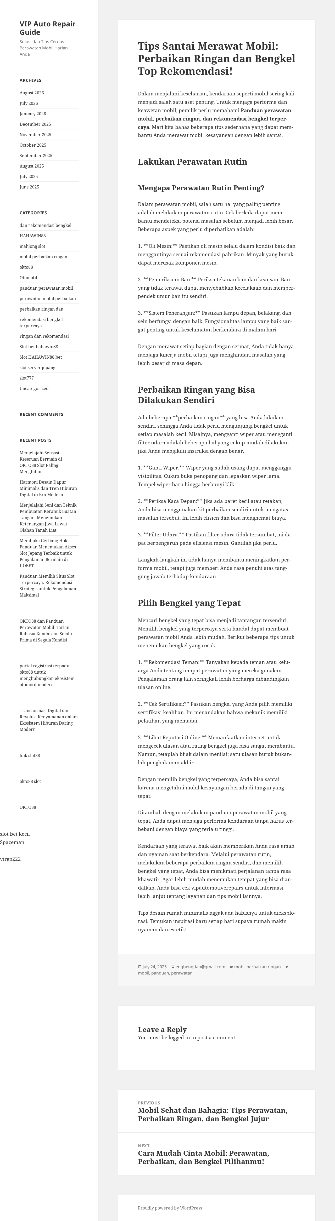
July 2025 (29, 176)
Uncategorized (34, 388)
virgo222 (10, 859)
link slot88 (30, 755)
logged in (179, 1037)
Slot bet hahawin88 (39, 346)
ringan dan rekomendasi (44, 336)
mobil (143, 973)
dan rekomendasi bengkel (45, 225)
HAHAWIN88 (33, 236)
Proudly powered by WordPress (170, 1208)
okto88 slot (30, 781)
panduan (160, 973)
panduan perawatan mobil (46, 288)
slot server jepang (37, 367)
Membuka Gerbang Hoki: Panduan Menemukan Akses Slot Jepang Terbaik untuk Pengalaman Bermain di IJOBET (48, 553)
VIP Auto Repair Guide (47, 28)
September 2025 (36, 155)
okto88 (26, 267)
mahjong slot (32, 246)
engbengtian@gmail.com (200, 967)
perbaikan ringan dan (41, 309)
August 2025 (32, 166)
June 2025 (29, 187)
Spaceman (12, 842)
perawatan (182, 973)
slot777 (27, 378)
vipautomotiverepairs (217, 887)
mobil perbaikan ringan (43, 257)
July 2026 (29, 103)
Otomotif (28, 277)
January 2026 (33, 114)
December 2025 (35, 124)
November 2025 (35, 134)
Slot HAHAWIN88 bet (41, 357)
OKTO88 (28, 807)
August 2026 (32, 93)
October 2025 (33, 145)
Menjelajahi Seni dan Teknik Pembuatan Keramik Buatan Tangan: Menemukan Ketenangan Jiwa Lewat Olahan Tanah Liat (48, 517)
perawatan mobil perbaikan (48, 298)
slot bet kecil (15, 833)
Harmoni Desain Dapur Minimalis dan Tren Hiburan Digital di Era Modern (48, 488)
